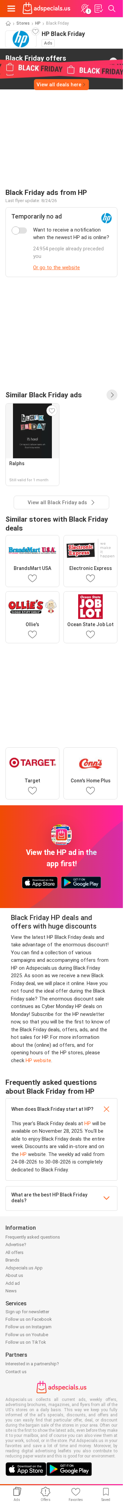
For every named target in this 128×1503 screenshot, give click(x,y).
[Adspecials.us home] (46, 8)
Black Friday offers (35, 61)
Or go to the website (56, 267)
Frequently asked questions (32, 1237)
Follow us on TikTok (25, 1342)
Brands (12, 1260)
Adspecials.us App (24, 1267)
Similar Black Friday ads (43, 394)
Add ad (12, 1283)
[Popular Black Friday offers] (111, 394)
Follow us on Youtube (26, 1334)
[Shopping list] (98, 8)
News (11, 1290)
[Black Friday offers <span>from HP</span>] (113, 62)
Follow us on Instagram (28, 1326)
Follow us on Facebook (28, 1319)
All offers (14, 1252)
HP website (38, 1060)
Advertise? (15, 1244)
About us (14, 1275)
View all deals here (59, 85)
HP (38, 23)
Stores (23, 23)
